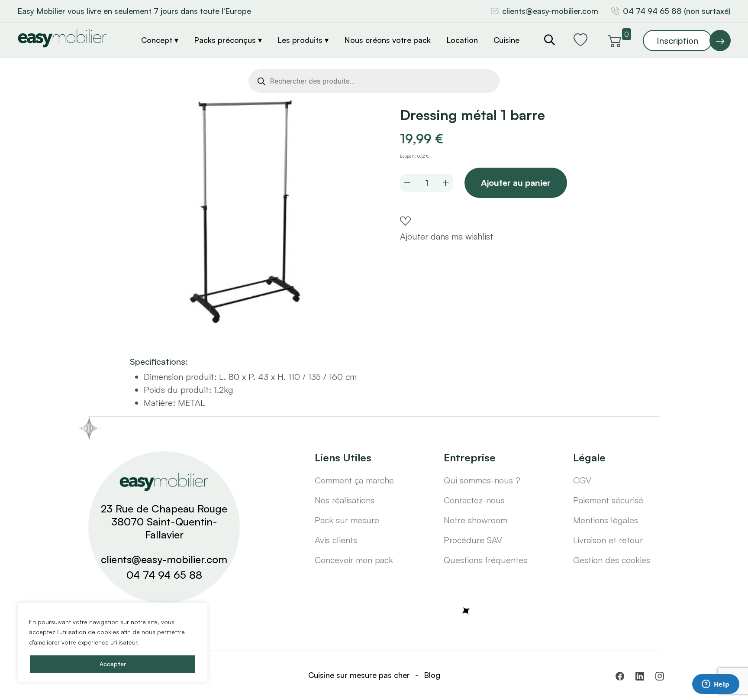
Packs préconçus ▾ (228, 40)
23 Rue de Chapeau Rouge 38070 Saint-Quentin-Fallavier (164, 521)
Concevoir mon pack (354, 559)
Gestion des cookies (611, 559)
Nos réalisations (344, 500)
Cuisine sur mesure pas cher (359, 675)
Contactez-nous (474, 500)
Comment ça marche (354, 480)
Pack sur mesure (347, 520)
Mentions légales (605, 520)
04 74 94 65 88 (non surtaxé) (677, 11)
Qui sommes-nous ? (482, 480)
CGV (582, 480)
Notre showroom (475, 520)
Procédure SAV (473, 540)
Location (462, 40)
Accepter (113, 664)
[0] (615, 39)
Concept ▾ (159, 40)
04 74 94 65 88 (164, 574)
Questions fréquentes (485, 559)
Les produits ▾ (303, 40)
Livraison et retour (608, 540)
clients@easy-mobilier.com (550, 11)
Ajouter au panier (516, 182)
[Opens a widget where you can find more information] (715, 685)
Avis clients (336, 540)
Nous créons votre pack (387, 40)
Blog (432, 675)
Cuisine (506, 40)
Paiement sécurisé (608, 500)
